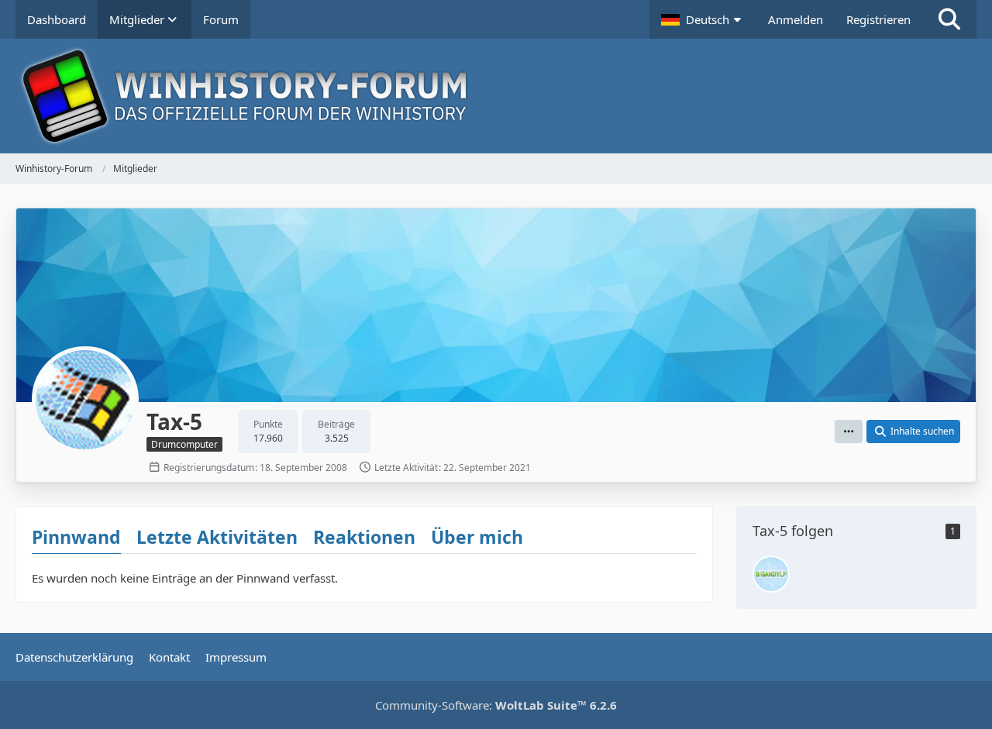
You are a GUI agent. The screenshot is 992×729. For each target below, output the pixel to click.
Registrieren (878, 19)
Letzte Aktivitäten (217, 536)
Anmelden (795, 19)
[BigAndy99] (771, 574)
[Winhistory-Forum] (496, 96)
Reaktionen (364, 536)
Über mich (477, 536)
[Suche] (949, 19)
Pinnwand (76, 536)
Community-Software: (496, 705)
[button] (702, 19)
